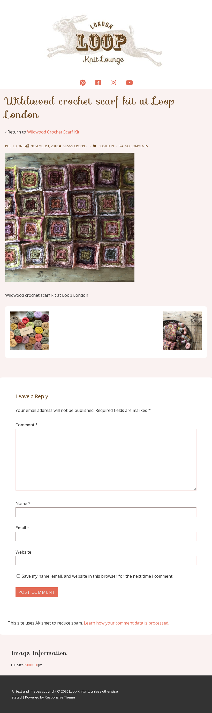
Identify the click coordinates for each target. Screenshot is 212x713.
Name (21, 503)
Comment (27, 425)
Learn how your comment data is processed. (126, 623)
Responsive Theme (60, 697)
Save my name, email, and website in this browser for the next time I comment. (97, 576)
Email (21, 528)
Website (23, 552)
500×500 (31, 665)
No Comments (136, 146)
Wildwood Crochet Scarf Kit (53, 132)
